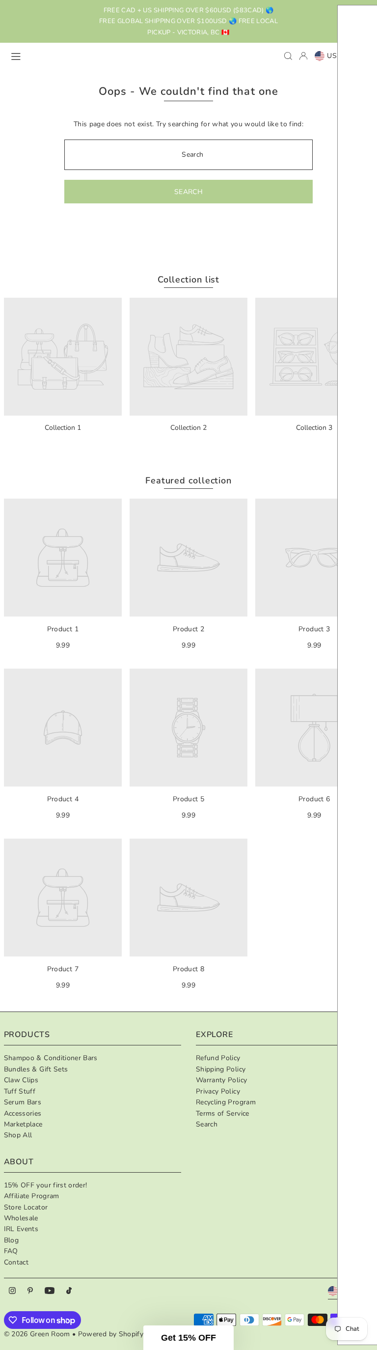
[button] (188, 1337)
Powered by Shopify (110, 1334)
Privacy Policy (218, 1091)
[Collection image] (63, 357)
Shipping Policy (220, 1069)
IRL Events (21, 1229)
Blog (11, 1240)
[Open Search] (288, 56)
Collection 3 (314, 427)
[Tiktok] (69, 1291)
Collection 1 (63, 427)
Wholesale (21, 1218)
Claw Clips (21, 1080)
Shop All (18, 1135)
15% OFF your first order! (45, 1185)
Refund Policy (218, 1058)
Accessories (23, 1113)
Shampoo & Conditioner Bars (51, 1058)
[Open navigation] (82, 55)
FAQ (11, 1251)
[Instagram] (12, 1291)
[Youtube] (49, 1291)
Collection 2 (188, 427)
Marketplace (23, 1124)
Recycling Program (226, 1102)
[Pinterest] (30, 1291)
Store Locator (26, 1207)
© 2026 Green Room (38, 1334)
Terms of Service (222, 1113)
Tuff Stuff (20, 1091)
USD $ (338, 55)
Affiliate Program (31, 1196)
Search (206, 1124)
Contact (16, 1262)
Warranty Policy (221, 1080)
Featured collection (188, 480)
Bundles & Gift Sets (36, 1069)
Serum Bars (23, 1102)
